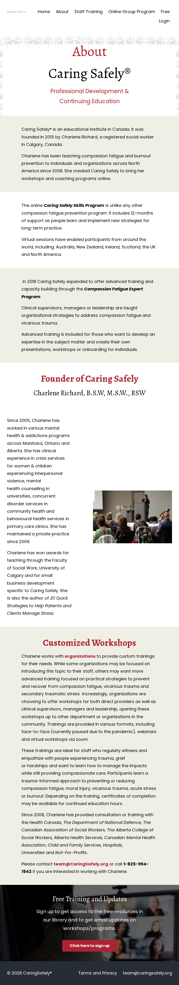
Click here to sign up (90, 945)
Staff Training (88, 11)
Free (165, 11)
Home (44, 11)
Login (164, 21)
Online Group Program (131, 11)
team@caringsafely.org (147, 973)
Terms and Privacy (97, 973)
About (62, 11)
